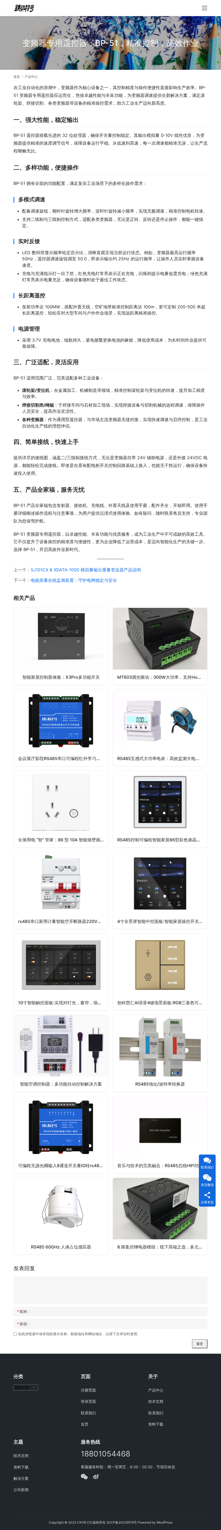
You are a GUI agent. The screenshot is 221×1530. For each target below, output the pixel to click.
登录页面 (88, 1401)
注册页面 (88, 1390)
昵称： (24, 1311)
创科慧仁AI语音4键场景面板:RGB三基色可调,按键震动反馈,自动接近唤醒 (162, 1002)
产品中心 (155, 1390)
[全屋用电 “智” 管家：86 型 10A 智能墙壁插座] (61, 809)
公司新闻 (21, 1489)
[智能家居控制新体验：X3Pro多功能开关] (61, 646)
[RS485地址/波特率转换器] (160, 1053)
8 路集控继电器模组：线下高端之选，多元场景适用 (162, 1247)
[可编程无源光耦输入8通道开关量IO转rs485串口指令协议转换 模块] (61, 1134)
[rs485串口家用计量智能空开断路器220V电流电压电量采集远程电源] (61, 890)
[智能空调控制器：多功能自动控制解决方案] (61, 1053)
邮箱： (24, 1323)
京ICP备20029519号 (121, 1522)
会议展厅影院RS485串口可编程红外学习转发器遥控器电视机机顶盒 (63, 758)
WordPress (164, 1522)
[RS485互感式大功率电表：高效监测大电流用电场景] (160, 727)
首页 (16, 77)
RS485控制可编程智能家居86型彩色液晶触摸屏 (162, 839)
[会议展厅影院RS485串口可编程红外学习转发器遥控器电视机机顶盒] (61, 727)
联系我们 (88, 1413)
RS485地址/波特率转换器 (160, 1084)
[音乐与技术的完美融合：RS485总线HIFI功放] (160, 1134)
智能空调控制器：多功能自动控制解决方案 (61, 1084)
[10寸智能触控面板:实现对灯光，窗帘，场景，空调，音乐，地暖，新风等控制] (61, 972)
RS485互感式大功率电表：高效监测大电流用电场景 (162, 758)
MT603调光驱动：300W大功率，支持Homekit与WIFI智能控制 (162, 677)
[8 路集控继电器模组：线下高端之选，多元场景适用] (160, 1216)
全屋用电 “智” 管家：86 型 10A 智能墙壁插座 (61, 839)
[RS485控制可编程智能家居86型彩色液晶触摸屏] (160, 809)
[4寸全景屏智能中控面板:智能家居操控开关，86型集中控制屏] (160, 890)
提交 (199, 1344)
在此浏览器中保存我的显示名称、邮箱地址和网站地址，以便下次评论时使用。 (79, 1334)
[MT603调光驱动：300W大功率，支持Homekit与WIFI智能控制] (160, 646)
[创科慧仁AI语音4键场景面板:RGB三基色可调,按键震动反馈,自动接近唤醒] (160, 972)
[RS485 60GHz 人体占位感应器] (61, 1216)
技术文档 (155, 1401)
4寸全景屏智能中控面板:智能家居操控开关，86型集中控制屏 (162, 921)
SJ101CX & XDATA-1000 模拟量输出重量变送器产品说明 (86, 569)
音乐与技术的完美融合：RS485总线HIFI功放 (160, 1165)
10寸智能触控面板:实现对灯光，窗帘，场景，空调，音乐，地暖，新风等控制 (63, 1002)
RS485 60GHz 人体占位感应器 (61, 1247)
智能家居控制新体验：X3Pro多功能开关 (61, 677)
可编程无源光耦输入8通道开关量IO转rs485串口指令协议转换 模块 (63, 1165)
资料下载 (155, 1424)
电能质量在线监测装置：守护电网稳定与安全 (74, 580)
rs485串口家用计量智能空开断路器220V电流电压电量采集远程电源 (63, 921)
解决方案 (21, 1478)
